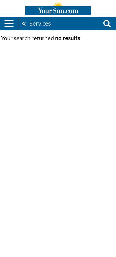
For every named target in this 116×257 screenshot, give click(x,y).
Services (40, 23)
